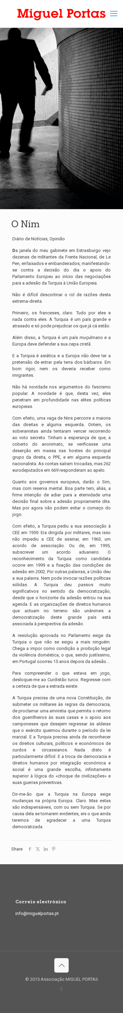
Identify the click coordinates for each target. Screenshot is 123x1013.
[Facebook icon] (61, 989)
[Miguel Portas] (61, 13)
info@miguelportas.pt (37, 913)
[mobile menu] (114, 14)
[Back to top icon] (61, 965)
